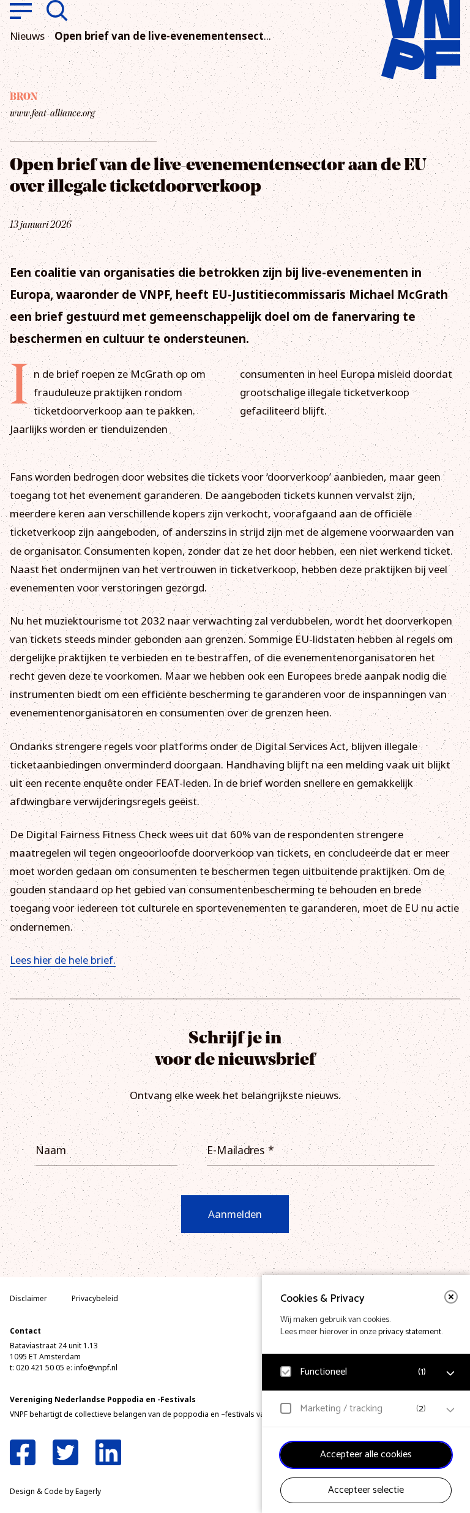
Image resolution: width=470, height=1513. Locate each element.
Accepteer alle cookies (366, 1454)
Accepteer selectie (366, 1490)
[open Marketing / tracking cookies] (450, 1410)
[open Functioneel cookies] (450, 1373)
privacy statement (409, 1332)
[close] (451, 1297)
